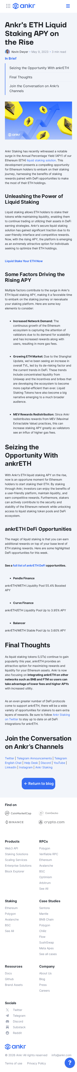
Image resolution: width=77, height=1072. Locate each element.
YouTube (59, 762)
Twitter (9, 758)
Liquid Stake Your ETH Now (24, 261)
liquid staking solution (41, 160)
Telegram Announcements (34, 758)
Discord (46, 762)
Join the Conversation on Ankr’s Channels (34, 88)
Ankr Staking (44, 767)
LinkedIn (10, 767)
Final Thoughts (20, 77)
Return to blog (41, 783)
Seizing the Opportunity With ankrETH (39, 68)
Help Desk (31, 762)
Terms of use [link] (13, 1063)
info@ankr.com (61, 1055)
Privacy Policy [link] (36, 1063)
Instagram (26, 767)
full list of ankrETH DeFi (29, 565)
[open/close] (68, 6)
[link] (70, 1063)
